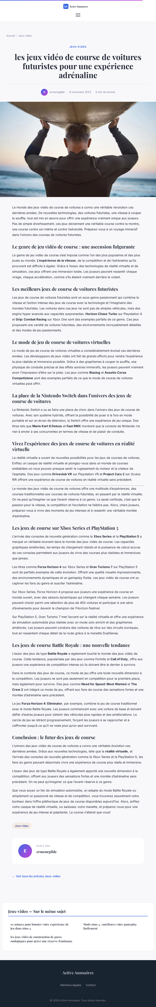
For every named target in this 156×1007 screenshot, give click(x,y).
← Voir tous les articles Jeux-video (36, 876)
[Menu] (78, 15)
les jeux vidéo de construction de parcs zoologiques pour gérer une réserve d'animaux (41, 939)
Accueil (10, 35)
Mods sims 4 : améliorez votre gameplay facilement (110, 926)
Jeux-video (25, 35)
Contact (91, 985)
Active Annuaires (78, 972)
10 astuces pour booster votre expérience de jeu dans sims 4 (39, 926)
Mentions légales (70, 985)
